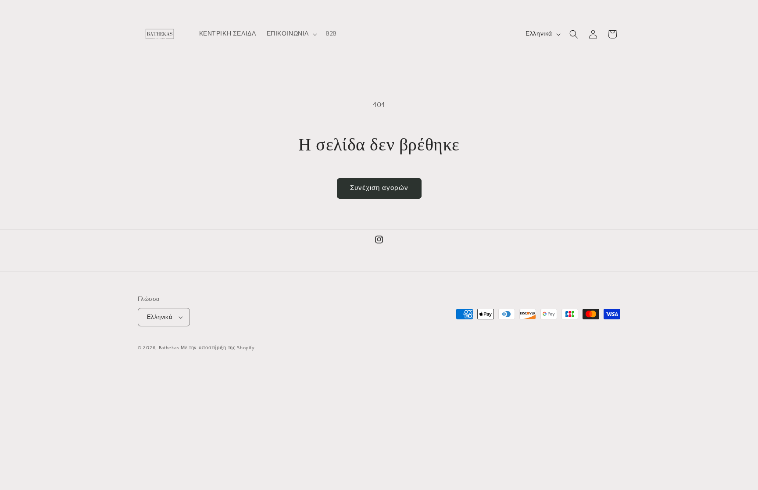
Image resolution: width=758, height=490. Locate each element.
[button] (291, 34)
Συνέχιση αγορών (379, 188)
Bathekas (169, 348)
